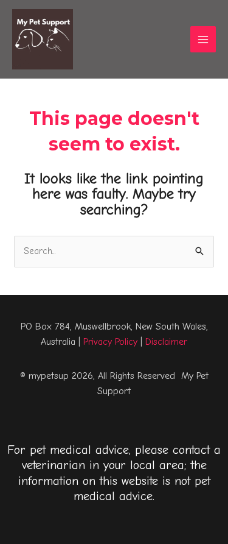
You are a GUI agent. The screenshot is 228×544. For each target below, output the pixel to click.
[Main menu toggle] (203, 39)
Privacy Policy (110, 341)
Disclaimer (166, 341)
